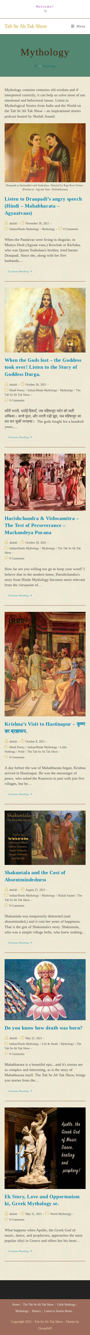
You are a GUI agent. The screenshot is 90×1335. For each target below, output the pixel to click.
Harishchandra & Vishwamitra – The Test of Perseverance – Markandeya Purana (42, 525)
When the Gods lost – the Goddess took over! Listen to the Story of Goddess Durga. (43, 367)
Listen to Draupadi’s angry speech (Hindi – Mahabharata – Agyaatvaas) (43, 206)
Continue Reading (22, 272)
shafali (13, 223)
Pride (21, 751)
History (36, 1311)
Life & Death (50, 1043)
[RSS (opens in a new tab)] (45, 11)
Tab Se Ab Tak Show (26, 26)
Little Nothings (66, 1304)
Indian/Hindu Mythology (24, 229)
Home (15, 1304)
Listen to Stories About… (59, 1311)
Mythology (48, 229)
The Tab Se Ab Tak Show (42, 751)
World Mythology (60, 1214)
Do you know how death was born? (44, 1028)
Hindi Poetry (17, 390)
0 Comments (70, 229)
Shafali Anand (66, 895)
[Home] (36, 66)
